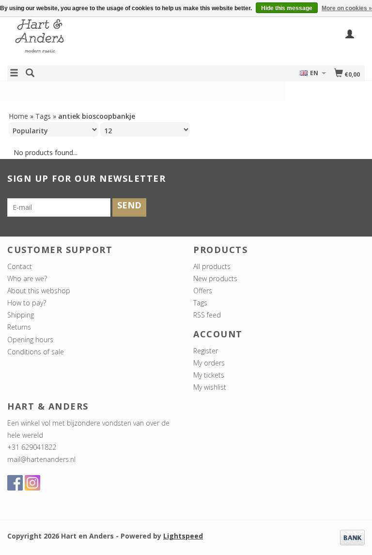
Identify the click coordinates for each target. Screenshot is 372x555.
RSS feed (207, 314)
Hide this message (286, 8)
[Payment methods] (352, 536)
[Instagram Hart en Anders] (32, 483)
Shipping (20, 314)
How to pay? (26, 302)
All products (212, 266)
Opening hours (30, 339)
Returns (19, 327)
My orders (209, 362)
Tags (43, 116)
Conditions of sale (35, 351)
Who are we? (27, 278)
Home (18, 116)
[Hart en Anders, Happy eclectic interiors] (97, 40)
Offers (202, 290)
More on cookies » (347, 8)
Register (205, 350)
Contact (19, 266)
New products (215, 278)
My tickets (208, 375)
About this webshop (38, 290)
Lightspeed (183, 535)
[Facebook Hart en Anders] (15, 483)
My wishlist (209, 387)
